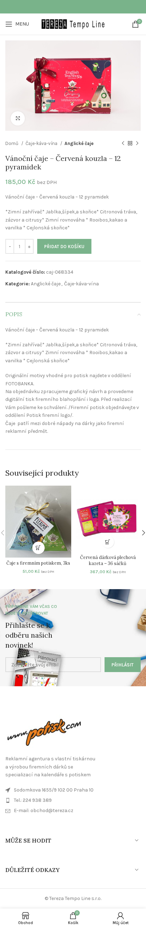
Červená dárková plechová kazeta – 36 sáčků (108, 560)
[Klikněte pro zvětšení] (18, 118)
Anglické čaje (79, 143)
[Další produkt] (137, 143)
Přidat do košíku (64, 246)
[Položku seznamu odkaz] (73, 811)
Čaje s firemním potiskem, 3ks (38, 563)
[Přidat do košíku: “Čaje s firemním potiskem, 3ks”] (38, 548)
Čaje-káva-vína (42, 143)
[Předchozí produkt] (123, 143)
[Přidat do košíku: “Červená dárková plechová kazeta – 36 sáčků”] (108, 542)
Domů (12, 143)
